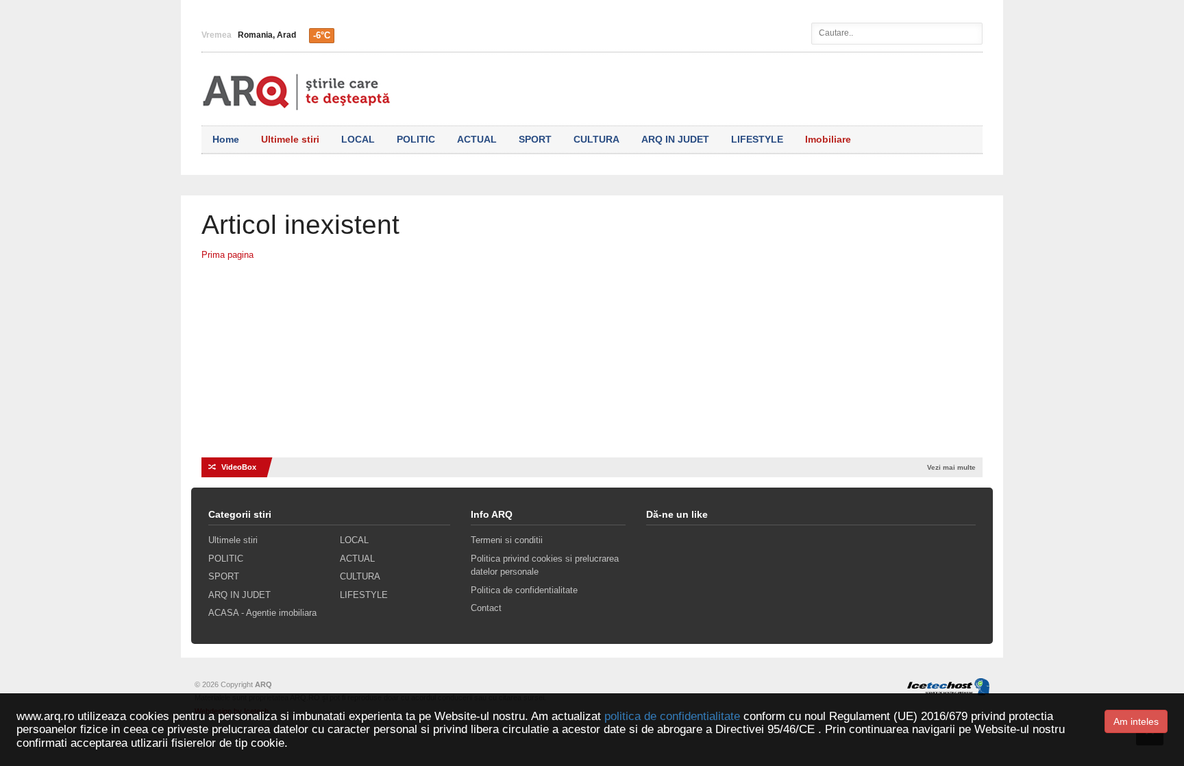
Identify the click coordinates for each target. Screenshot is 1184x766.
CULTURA (596, 139)
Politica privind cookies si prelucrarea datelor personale (545, 565)
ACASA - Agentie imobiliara (262, 613)
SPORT (535, 139)
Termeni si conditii (507, 540)
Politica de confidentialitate (524, 590)
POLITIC (416, 139)
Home (225, 139)
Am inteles (1136, 721)
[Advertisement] (592, 365)
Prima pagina (227, 255)
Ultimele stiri (290, 139)
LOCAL (358, 139)
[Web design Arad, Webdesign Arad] (944, 685)
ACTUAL (477, 139)
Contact (486, 608)
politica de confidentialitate (672, 716)
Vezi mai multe (951, 467)
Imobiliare (828, 139)
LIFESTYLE (757, 139)
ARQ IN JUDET (675, 139)
